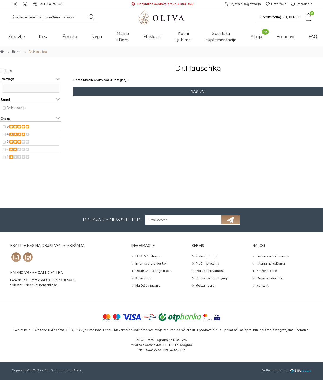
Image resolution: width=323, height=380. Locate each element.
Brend (16, 52)
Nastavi (198, 91)
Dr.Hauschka (16, 108)
